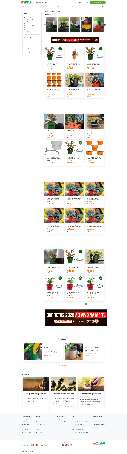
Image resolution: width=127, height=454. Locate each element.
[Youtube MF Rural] (65, 445)
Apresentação (24, 419)
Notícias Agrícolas (25, 427)
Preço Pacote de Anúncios (42, 419)
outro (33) (26, 21)
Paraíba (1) (26, 48)
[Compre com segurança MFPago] (24, 445)
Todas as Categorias (28, 6)
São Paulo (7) (27, 52)
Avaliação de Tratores (26, 432)
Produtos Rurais (25, 421)
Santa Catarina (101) (28, 50)
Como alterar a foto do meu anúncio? (80, 432)
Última (104, 304)
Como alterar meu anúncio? (78, 424)
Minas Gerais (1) (27, 46)
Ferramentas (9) (27, 17)
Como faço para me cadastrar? (79, 419)
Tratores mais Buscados (63, 421)
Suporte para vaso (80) (29, 25)
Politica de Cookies (40, 424)
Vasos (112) (26, 31)
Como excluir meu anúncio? (78, 429)
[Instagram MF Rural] (71, 445)
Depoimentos (75, 6)
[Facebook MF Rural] (63, 445)
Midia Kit (104, 6)
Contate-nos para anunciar (99, 424)
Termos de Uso (39, 432)
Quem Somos (46, 6)
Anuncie (95, 419)
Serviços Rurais (25, 424)
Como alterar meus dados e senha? (80, 427)
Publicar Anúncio (98, 2)
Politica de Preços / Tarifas (42, 427)
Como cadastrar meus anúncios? (79, 421)
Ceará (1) (26, 42)
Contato (37, 429)
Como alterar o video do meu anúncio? (80, 435)
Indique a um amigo (61, 419)
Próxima (99, 304)
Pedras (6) (26, 23)
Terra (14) (26, 27)
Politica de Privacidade (41, 421)
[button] (74, 2)
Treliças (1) (26, 29)
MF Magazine (61, 6)
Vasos (25, 13)
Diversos (46, 11)
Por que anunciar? (97, 421)
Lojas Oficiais (90, 6)
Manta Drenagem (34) (29, 19)
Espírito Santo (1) (27, 44)
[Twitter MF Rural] (68, 445)
